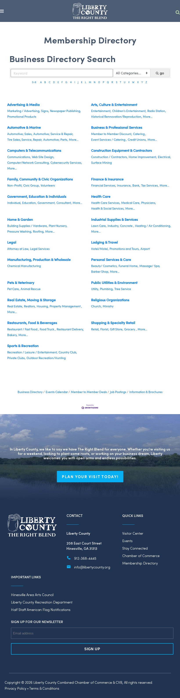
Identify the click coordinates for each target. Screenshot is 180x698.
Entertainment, (101, 111)
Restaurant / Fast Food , (23, 329)
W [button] (133, 82)
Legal (11, 242)
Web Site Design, (43, 157)
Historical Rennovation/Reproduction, (116, 116)
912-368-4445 (85, 558)
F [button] (62, 82)
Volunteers (48, 185)
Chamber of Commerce (141, 555)
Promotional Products (21, 116)
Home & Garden (20, 219)
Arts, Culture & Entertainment (114, 104)
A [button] (41, 82)
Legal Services (40, 249)
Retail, (95, 329)
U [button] (125, 82)
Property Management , (66, 306)
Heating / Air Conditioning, (153, 226)
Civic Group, (31, 185)
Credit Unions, (137, 139)
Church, (96, 306)
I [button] (74, 82)
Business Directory (30, 392)
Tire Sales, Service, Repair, (24, 139)
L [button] (85, 82)
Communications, (19, 157)
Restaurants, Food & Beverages (32, 322)
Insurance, (124, 185)
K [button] (81, 82)
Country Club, (68, 352)
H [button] (71, 82)
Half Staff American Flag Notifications (40, 609)
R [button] (112, 82)
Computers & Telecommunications (34, 150)
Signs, (45, 111)
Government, (46, 203)
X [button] (138, 82)
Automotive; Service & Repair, (53, 134)
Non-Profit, (14, 185)
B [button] (45, 82)
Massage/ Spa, (149, 266)
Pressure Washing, (19, 231)
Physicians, (148, 203)
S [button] (116, 82)
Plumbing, (106, 289)
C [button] (49, 82)
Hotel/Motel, (99, 249)
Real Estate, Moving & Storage (31, 299)
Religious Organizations (110, 299)
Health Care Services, (105, 203)
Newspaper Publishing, (65, 111)
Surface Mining (101, 162)
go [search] (162, 73)
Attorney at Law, (18, 249)
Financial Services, (103, 185)
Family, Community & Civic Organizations (40, 179)
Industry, (113, 226)
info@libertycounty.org (92, 567)
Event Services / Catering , (109, 139)
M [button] (90, 82)
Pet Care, (13, 289)
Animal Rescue (31, 289)
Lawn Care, (98, 226)
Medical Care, (130, 203)
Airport (145, 249)
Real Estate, (15, 306)
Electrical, (164, 157)
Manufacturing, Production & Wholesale (39, 259)
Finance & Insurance (107, 179)
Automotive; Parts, (55, 139)
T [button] (120, 82)
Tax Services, (149, 185)
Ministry (108, 306)
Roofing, (38, 231)
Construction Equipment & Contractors (121, 150)
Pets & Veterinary (20, 282)
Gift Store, (116, 329)
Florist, (104, 329)
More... (147, 116)
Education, (29, 203)
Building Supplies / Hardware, (27, 226)
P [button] (103, 82)
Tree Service (122, 289)
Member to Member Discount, (111, 134)
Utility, (95, 289)
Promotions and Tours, (124, 249)
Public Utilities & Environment (114, 282)
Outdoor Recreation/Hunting (46, 358)
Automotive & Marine (24, 127)
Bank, (136, 185)
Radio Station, (156, 111)
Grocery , (130, 329)
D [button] (54, 82)
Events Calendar (57, 392)
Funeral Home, (128, 266)
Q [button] (108, 82)
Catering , (139, 134)
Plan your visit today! (90, 476)
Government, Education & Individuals (36, 196)
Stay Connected (135, 548)
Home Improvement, (143, 157)
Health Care (100, 196)
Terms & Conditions (44, 688)
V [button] (129, 82)
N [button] (94, 82)
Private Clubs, (16, 358)
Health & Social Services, (107, 208)
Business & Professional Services (116, 127)
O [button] (99, 82)
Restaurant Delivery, (70, 329)
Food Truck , (48, 329)
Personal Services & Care (111, 259)
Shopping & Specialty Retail (113, 322)
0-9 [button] (34, 82)
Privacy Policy (15, 688)
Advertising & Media (23, 104)
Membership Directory (140, 563)
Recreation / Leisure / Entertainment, (32, 352)
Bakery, (12, 335)
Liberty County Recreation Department (41, 602)
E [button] (58, 82)
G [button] (66, 82)
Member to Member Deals (89, 392)
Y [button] (142, 82)
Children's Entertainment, (129, 111)
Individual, (14, 203)
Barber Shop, (100, 271)
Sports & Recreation (23, 345)
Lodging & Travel (104, 242)
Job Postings (118, 392)
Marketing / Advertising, (23, 111)
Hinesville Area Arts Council (32, 594)
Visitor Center (132, 533)
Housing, (43, 306)
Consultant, (64, 203)
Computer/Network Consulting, (28, 162)
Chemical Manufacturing (24, 266)
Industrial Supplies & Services (114, 219)
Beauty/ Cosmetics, (104, 266)
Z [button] (146, 82)
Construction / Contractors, (109, 157)
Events (127, 540)
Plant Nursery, (58, 226)
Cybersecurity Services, (66, 162)
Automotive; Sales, (19, 134)
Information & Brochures (145, 392)
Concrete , (127, 226)
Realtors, (30, 306)
